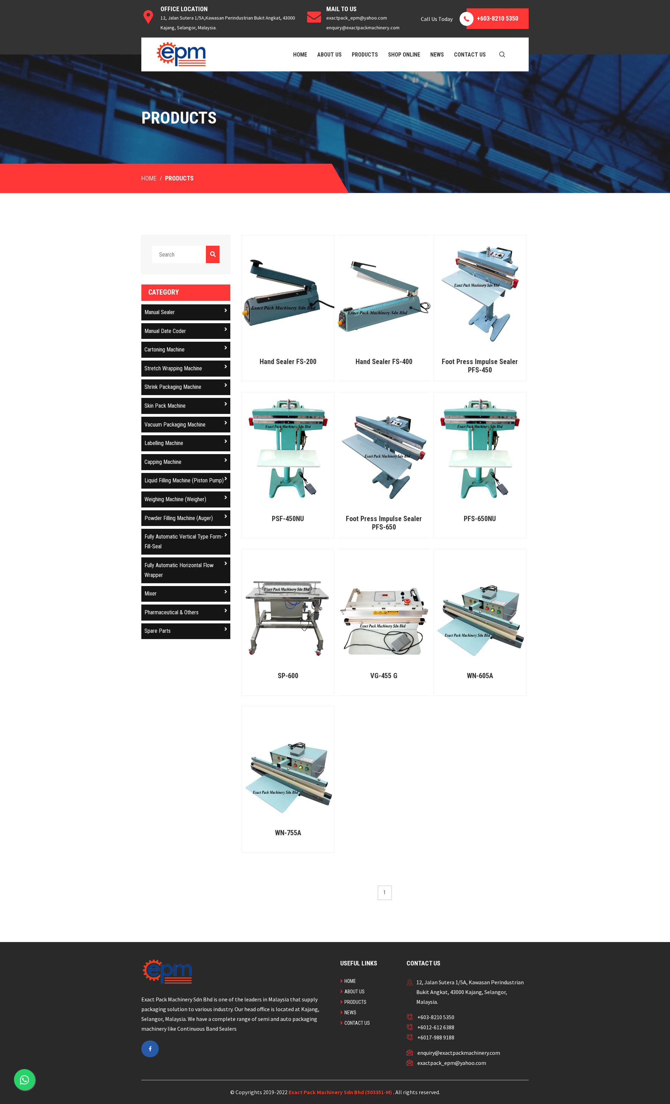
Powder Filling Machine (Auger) (178, 518)
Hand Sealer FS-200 (288, 361)
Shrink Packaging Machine (172, 387)
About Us (329, 54)
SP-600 (288, 676)
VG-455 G (383, 676)
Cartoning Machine (164, 349)
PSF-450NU (288, 518)
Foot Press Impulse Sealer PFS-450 (480, 365)
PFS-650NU (480, 518)
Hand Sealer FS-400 (384, 361)
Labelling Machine (163, 443)
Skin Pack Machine (165, 405)
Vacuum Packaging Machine (175, 424)
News (437, 54)
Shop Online (404, 54)
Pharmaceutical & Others (171, 612)
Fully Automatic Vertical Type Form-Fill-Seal (183, 541)
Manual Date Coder (165, 331)
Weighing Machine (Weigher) (175, 499)
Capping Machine (162, 462)
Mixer (150, 593)
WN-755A (288, 833)
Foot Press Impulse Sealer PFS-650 (384, 522)
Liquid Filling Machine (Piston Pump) (184, 480)
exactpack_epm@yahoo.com (451, 1062)
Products (365, 54)
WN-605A (480, 676)
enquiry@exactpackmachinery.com (458, 1052)
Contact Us (470, 54)
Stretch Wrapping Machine (173, 368)
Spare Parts (157, 631)
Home (300, 54)
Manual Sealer (159, 312)
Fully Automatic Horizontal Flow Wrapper (179, 570)
